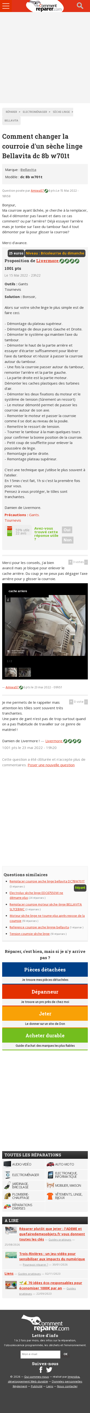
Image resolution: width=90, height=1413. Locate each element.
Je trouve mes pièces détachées (45, 979)
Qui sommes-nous (36, 1377)
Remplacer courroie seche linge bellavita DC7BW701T (47, 881)
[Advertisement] (45, 58)
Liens (9, 1273)
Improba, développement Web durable (44, 1379)
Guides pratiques (59, 1239)
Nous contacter (67, 1386)
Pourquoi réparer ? (35, 1264)
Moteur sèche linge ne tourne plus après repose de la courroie (47, 918)
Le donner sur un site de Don (45, 1023)
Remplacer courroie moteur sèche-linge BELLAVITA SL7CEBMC (46, 907)
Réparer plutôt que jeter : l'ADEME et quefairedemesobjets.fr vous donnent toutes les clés (52, 1234)
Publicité (36, 1386)
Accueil (45, 6)
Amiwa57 (37, 190)
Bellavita (28, 169)
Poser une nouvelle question (51, 764)
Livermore (48, 260)
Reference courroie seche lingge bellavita (39, 927)
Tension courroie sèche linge (30, 934)
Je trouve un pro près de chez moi (45, 1002)
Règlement (20, 1386)
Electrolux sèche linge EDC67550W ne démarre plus (36, 895)
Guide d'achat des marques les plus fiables (45, 1045)
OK (65, 1354)
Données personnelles (67, 1381)
